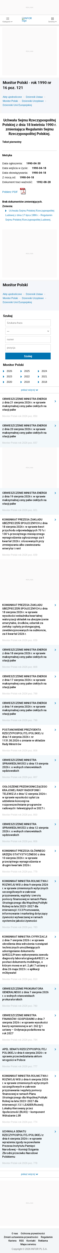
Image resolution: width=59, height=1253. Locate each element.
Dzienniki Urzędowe (33, 101)
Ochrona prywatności (33, 1233)
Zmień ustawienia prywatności (21, 1237)
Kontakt (31, 1240)
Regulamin (47, 1237)
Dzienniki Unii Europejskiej (17, 105)
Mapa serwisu (28, 1244)
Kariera (12, 1240)
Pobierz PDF (10, 191)
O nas (15, 1233)
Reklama (43, 1240)
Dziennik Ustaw (34, 97)
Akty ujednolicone (12, 97)
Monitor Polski (10, 101)
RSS (21, 1240)
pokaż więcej (28, 1174)
